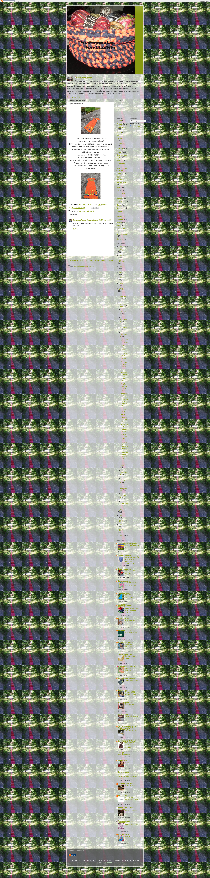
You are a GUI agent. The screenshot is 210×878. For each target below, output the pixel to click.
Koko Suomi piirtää (124, 418)
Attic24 (121, 753)
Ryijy (118, 225)
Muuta (119, 132)
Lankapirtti (123, 690)
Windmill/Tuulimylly (132, 546)
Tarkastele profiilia (75, 97)
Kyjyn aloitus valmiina (130, 572)
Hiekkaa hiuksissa (132, 811)
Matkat (119, 149)
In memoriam (130, 762)
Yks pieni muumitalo (129, 596)
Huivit (118, 160)
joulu (118, 152)
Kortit (119, 121)
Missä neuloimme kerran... (125, 808)
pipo (118, 190)
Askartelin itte (124, 760)
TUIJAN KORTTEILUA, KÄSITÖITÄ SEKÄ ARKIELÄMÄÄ (127, 727)
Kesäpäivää (124, 354)
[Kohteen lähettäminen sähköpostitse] (91, 208)
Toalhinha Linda (131, 824)
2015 (121, 521)
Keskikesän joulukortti (124, 427)
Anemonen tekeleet (126, 642)
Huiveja (127, 836)
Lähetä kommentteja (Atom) (86, 266)
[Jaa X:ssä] (94, 208)
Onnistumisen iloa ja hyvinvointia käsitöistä (132, 610)
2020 (121, 278)
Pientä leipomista (124, 436)
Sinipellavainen (124, 555)
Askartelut (121, 182)
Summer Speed (124, 754)
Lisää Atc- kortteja (129, 645)
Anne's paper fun (125, 784)
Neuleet (119, 124)
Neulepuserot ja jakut (121, 169)
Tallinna (120, 202)
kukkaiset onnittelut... (129, 669)
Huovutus (120, 239)
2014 (121, 524)
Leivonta (120, 138)
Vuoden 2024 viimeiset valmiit (131, 693)
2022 (121, 266)
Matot (119, 187)
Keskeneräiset (124, 395)
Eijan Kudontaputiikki (127, 678)
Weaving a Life (124, 630)
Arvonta (120, 216)
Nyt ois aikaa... (124, 834)
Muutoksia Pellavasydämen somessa (131, 799)
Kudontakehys (121, 229)
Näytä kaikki (138, 846)
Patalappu (120, 163)
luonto (119, 198)
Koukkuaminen (121, 235)
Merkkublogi (123, 618)
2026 (121, 246)
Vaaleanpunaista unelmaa (124, 376)
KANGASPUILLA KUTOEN (125, 605)
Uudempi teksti (76, 260)
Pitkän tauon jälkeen (124, 387)
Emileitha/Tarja (79, 220)
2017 (121, 510)
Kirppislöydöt (121, 194)
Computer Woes (131, 632)
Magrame (120, 211)
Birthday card (130, 620)
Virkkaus (120, 143)
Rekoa (123, 358)
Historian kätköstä (86, 211)
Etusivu (90, 260)
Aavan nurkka (124, 593)
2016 (121, 515)
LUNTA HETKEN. (131, 730)
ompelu (119, 173)
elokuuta (123, 327)
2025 (121, 250)
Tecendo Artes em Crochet (125, 822)
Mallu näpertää (125, 702)
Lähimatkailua (124, 341)
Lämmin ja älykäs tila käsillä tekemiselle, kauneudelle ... (132, 560)
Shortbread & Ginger (127, 741)
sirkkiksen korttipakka (127, 543)
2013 (121, 530)
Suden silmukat (124, 569)
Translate (138, 126)
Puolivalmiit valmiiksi (124, 365)
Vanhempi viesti (104, 260)
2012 (121, 535)
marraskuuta (123, 305)
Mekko (119, 222)
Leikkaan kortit (124, 581)
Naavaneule (129, 704)
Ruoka (119, 205)
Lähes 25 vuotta (131, 716)
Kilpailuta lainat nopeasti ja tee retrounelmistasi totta (128, 776)
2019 (121, 283)
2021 (121, 272)
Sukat (118, 135)
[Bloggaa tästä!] (93, 208)
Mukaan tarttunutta (124, 445)
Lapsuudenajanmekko (124, 402)
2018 (121, 289)
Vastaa (75, 229)
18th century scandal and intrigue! (130, 744)
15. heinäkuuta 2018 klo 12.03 (99, 220)
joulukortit (121, 127)
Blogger (108, 862)
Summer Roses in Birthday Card (131, 584)
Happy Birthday (131, 785)
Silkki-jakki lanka (132, 680)
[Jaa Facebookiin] (96, 208)
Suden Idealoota (125, 654)
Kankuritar (123, 714)
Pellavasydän (124, 796)
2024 (121, 255)
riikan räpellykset (84, 78)
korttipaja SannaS (126, 666)
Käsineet (120, 219)
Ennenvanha (123, 772)
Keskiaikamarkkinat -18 (124, 455)
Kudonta (119, 208)
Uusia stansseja (124, 347)
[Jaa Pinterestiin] (98, 208)
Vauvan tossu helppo (130, 657)
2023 (121, 261)
